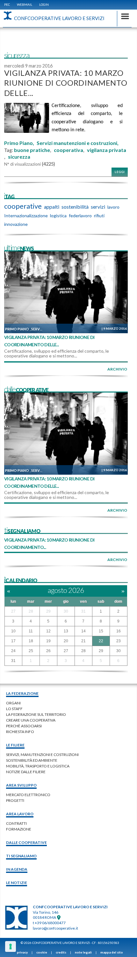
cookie (41, 952)
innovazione (16, 224)
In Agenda (16, 869)
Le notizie (16, 882)
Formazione (18, 829)
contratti (16, 823)
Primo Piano (17, 329)
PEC (7, 4)
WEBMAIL (24, 4)
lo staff (14, 708)
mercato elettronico (28, 794)
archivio (117, 369)
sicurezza (19, 156)
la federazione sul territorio (36, 714)
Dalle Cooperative (26, 842)
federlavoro (80, 215)
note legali (83, 952)
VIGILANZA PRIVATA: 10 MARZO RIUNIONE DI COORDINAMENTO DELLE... (65, 82)
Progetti (15, 800)
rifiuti (99, 215)
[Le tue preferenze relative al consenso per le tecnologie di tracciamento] (10, 946)
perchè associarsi (24, 725)
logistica (58, 215)
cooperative (23, 206)
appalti (51, 207)
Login (44, 4)
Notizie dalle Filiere (26, 771)
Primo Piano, (19, 143)
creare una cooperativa (30, 720)
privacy (22, 952)
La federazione (22, 693)
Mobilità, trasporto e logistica (37, 766)
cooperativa (68, 150)
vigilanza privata (106, 150)
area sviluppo (21, 785)
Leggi (120, 172)
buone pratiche (32, 150)
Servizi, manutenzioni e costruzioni (42, 754)
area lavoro (19, 813)
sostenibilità (75, 207)
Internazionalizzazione (26, 215)
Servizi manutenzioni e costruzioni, (78, 143)
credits (61, 952)
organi (13, 703)
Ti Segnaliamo (21, 855)
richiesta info (20, 731)
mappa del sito (111, 952)
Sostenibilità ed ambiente (31, 760)
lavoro (113, 207)
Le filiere (15, 745)
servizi (98, 207)
